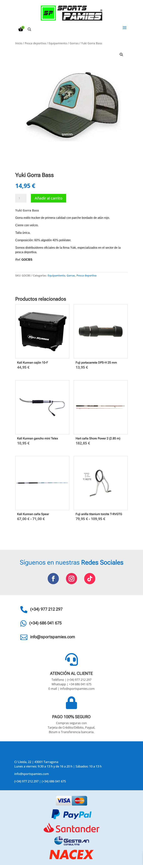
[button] (121, 54)
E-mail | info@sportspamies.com (71, 689)
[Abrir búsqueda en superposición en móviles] (29, 29)
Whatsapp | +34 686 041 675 (71, 684)
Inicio (18, 43)
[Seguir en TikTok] (89, 578)
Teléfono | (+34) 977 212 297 (71, 680)
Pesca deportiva (35, 43)
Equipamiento (58, 43)
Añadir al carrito (48, 198)
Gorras (74, 43)
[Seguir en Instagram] (71, 578)
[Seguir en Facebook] (53, 578)
